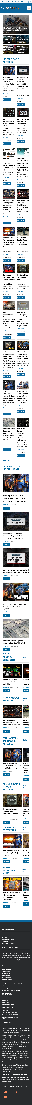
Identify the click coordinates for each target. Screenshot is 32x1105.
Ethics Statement (6, 975)
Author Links (5, 986)
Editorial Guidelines (7, 979)
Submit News (5, 1002)
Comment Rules (6, 967)
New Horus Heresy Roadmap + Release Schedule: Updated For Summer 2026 (22, 435)
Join (29, 2)
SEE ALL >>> (6, 460)
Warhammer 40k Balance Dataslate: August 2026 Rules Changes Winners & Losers (23, 84)
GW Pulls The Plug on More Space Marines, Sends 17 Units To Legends (22, 356)
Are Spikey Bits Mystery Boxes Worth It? (12, 990)
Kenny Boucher (7, 217)
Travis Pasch (20, 98)
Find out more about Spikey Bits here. (14, 1074)
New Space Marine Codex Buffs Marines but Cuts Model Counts (8, 81)
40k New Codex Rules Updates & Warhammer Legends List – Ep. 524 (9, 205)
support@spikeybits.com (10, 1018)
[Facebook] (11, 1092)
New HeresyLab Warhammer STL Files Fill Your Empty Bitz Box (11, 722)
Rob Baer (5, 93)
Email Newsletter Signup (8, 1004)
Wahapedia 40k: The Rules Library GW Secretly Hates (15, 1077)
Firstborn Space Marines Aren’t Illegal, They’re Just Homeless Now (8, 242)
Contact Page (5, 1000)
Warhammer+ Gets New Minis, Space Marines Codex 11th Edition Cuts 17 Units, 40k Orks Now (23, 165)
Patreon (2, 1)
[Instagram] (22, 1092)
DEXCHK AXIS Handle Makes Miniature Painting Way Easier (22, 242)
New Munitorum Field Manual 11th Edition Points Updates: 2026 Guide (23, 123)
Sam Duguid (6, 687)
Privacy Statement (6, 969)
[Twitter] (16, 1092)
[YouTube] (5, 1097)
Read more (6, 100)
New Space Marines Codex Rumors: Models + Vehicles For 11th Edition (9, 279)
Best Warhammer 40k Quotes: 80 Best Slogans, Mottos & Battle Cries (9, 396)
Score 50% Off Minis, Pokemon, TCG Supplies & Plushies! (11, 681)
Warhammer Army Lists (8, 939)
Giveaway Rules (6, 971)
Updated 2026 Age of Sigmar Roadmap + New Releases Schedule (23, 316)
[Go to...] (29, 8)
